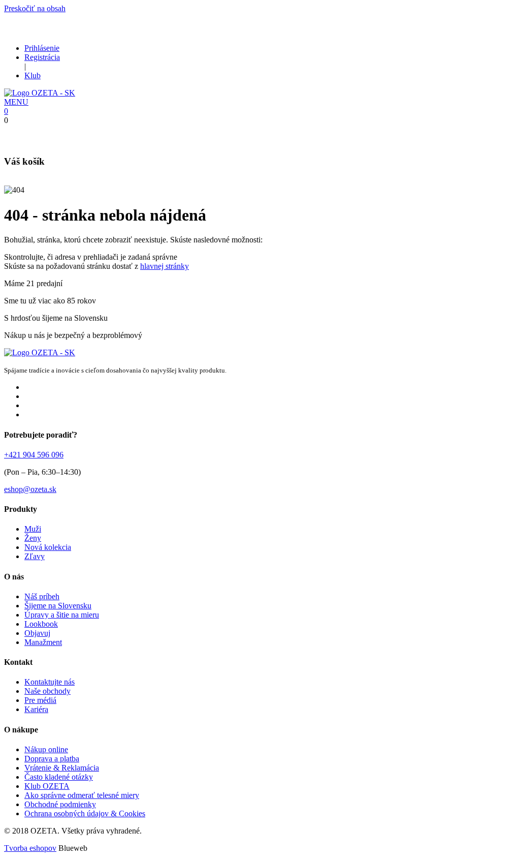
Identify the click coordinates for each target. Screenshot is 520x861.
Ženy (32, 538)
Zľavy (34, 556)
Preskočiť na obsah (35, 8)
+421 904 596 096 (33, 454)
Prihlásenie (41, 48)
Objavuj (37, 633)
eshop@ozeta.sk (30, 489)
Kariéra (36, 709)
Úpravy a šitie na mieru (61, 614)
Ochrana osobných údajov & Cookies (84, 813)
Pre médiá (40, 700)
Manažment (43, 642)
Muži (32, 529)
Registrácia (42, 57)
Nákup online (46, 749)
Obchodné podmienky (60, 804)
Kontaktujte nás (49, 682)
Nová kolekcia (47, 547)
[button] (16, 102)
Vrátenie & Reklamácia (61, 767)
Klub (32, 75)
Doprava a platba (51, 758)
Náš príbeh (41, 596)
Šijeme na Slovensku (57, 605)
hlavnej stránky (164, 266)
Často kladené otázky (58, 777)
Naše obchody (47, 691)
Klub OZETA (47, 786)
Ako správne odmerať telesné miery (81, 795)
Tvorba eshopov (30, 848)
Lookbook (41, 624)
